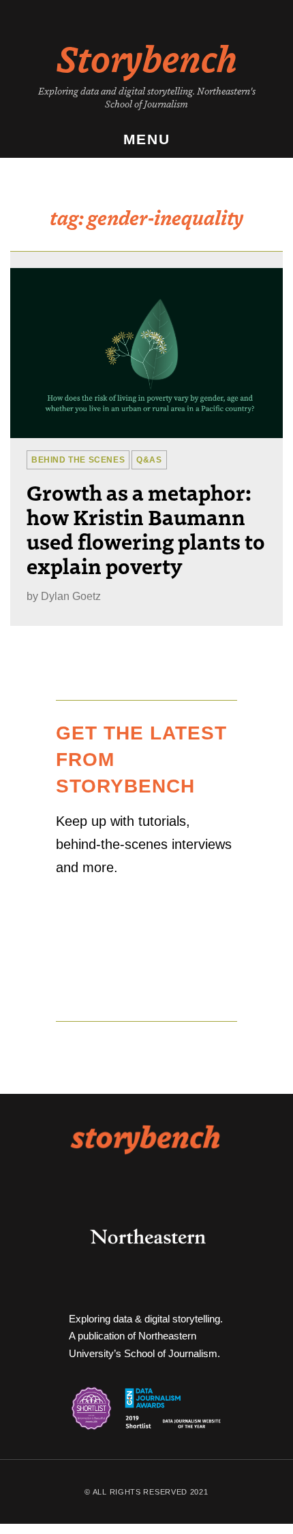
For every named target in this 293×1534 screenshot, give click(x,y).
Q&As (148, 460)
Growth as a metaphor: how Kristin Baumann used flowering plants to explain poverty (146, 529)
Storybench (147, 57)
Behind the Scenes (78, 460)
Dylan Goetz (71, 596)
